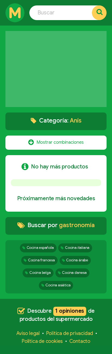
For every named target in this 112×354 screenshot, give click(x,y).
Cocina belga (40, 272)
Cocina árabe (77, 260)
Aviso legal (28, 333)
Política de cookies (42, 341)
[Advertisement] (56, 69)
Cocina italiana (77, 247)
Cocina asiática (57, 285)
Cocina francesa (41, 260)
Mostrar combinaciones (60, 141)
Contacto (79, 341)
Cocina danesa (74, 272)
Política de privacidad (69, 333)
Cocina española (40, 247)
